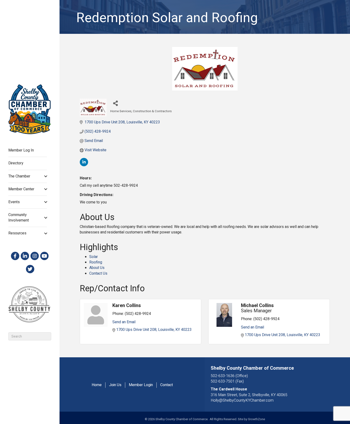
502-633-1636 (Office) (229, 376)
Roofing (95, 262)
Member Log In (21, 150)
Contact (166, 385)
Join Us (115, 385)
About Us (97, 268)
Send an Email (123, 322)
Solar (93, 257)
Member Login (141, 385)
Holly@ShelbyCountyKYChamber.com (242, 400)
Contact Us (98, 273)
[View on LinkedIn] (84, 165)
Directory (15, 163)
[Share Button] (115, 103)
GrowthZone (256, 419)
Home (97, 385)
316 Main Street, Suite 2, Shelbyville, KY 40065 (249, 395)
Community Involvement (18, 217)
